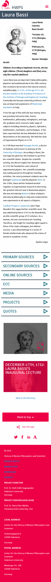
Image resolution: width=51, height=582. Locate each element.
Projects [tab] (11, 302)
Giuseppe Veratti (30, 145)
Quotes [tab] (9, 311)
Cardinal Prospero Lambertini (16, 205)
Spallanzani (16, 180)
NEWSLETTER (10, 466)
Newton (25, 193)
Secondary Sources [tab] (21, 266)
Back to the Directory (25, 398)
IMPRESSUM (10, 472)
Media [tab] (8, 293)
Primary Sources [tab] (18, 257)
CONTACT (8, 477)
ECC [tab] (6, 284)
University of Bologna (12, 152)
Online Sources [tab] (17, 275)
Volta (39, 180)
